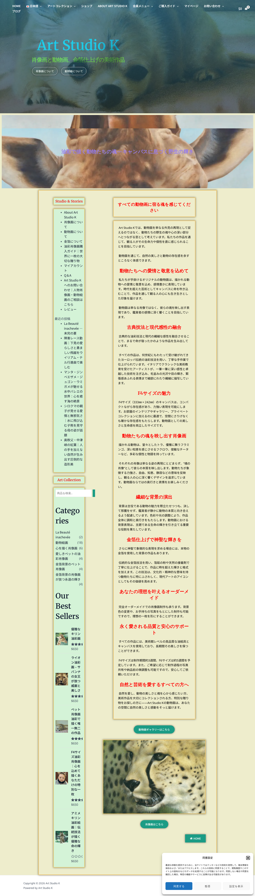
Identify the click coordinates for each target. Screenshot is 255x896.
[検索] (94, 493)
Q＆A (67, 275)
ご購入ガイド (167, 6)
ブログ (16, 11)
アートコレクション (59, 6)
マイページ (191, 6)
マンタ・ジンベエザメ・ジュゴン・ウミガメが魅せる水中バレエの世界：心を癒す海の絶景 (73, 386)
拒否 (207, 886)
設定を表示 (236, 886)
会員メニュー (141, 6)
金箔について (73, 241)
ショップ (86, 6)
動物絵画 (62, 542)
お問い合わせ (212, 6)
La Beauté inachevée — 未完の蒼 (73, 328)
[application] (40, 6)
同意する (179, 886)
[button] (248, 858)
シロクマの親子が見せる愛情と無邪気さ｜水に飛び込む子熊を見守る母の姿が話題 (73, 420)
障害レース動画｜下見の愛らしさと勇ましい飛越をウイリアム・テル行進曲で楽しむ (73, 352)
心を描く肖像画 (66, 548)
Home (16, 6)
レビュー (70, 309)
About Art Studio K (112, 6)
